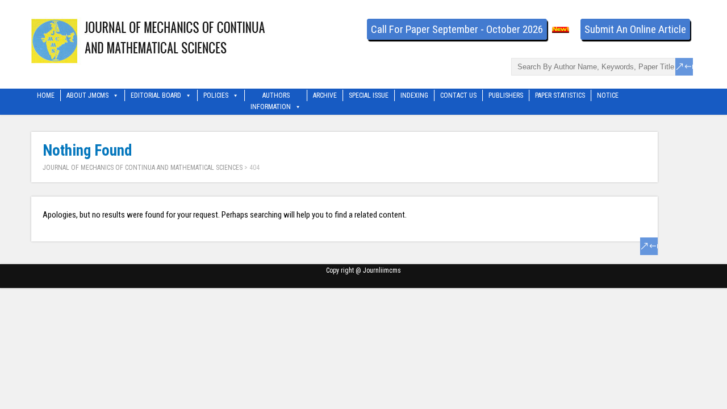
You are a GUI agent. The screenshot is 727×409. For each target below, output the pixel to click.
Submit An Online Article (635, 29)
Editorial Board (156, 95)
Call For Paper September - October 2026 (457, 29)
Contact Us (458, 95)
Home (46, 95)
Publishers (505, 95)
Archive (325, 95)
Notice (608, 95)
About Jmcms (87, 95)
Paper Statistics (560, 95)
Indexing (414, 95)
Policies (215, 95)
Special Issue (368, 95)
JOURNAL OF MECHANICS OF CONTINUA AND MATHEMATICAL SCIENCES (143, 168)
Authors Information (270, 96)
